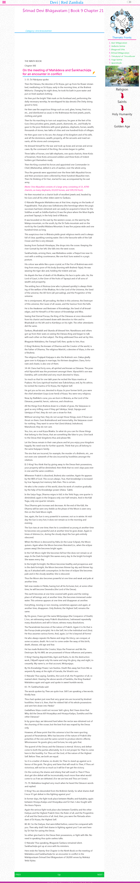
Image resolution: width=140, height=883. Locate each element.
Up (59, 874)
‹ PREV (18, 874)
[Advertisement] (59, 867)
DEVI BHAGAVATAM (43, 31)
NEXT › (100, 874)
